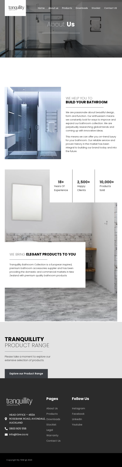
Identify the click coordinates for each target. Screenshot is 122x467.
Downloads (82, 8)
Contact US (110, 8)
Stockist (96, 8)
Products (67, 8)
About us (53, 8)
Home (41, 8)
